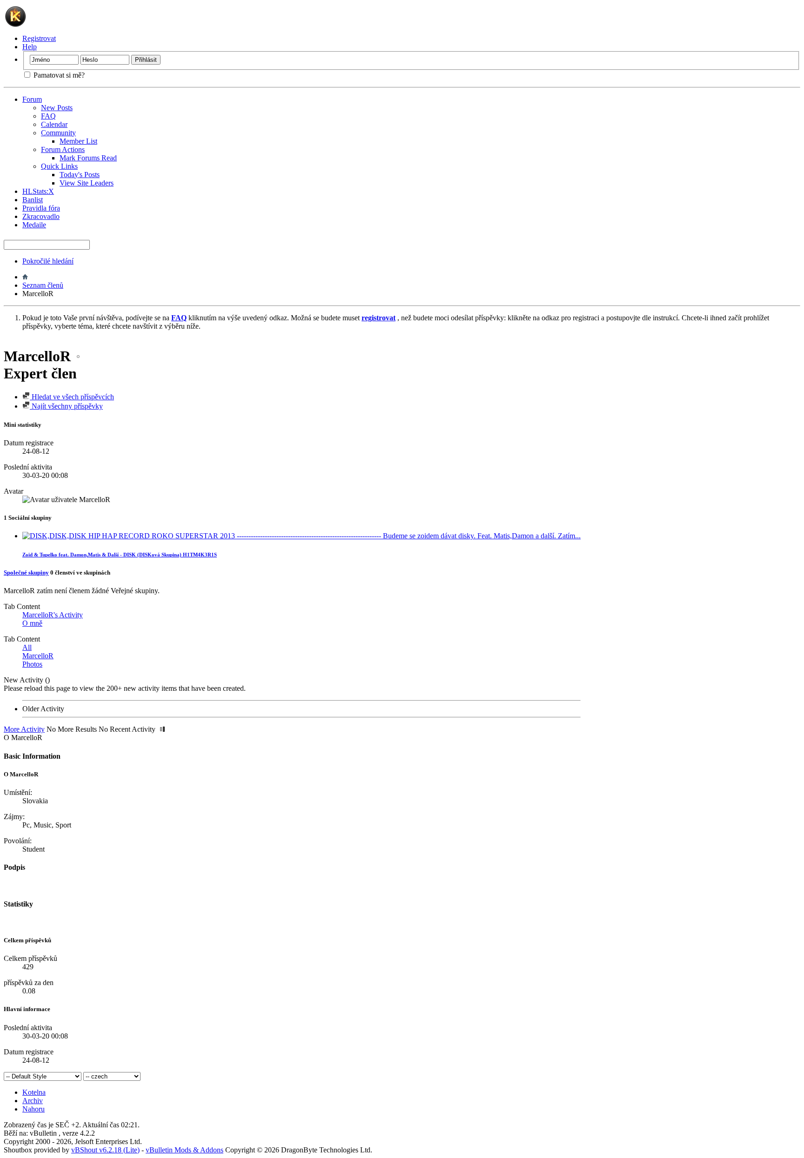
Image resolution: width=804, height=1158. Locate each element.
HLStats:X (38, 191)
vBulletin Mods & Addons (184, 1150)
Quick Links (59, 166)
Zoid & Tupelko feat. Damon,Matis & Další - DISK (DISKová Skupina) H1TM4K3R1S (119, 554)
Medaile (34, 225)
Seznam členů (42, 285)
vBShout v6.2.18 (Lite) (105, 1150)
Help (29, 47)
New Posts (57, 108)
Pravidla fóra (41, 208)
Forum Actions (63, 149)
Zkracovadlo (41, 216)
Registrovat (39, 38)
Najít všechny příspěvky (66, 406)
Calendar (54, 124)
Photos (32, 664)
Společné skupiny (26, 572)
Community (58, 133)
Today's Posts (80, 175)
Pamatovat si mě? (58, 75)
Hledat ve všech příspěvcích (72, 397)
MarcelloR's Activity (52, 615)
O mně (32, 623)
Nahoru (33, 1109)
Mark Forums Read (88, 158)
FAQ (48, 116)
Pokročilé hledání (48, 261)
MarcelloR (38, 656)
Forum (32, 99)
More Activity (24, 729)
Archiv (32, 1101)
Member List (78, 141)
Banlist (32, 200)
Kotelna (34, 1092)
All (27, 647)
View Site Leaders (87, 183)
